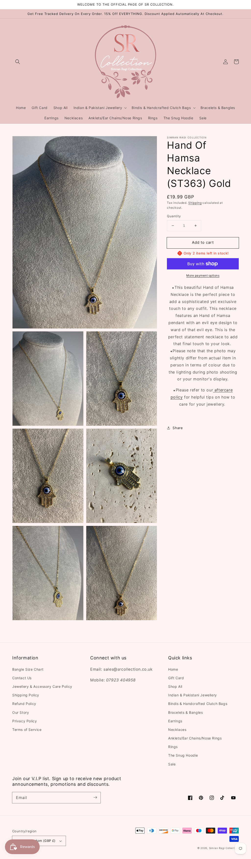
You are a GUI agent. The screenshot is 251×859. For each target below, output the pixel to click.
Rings (173, 747)
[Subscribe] (95, 797)
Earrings (175, 721)
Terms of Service (27, 729)
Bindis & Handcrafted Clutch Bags (197, 704)
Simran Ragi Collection (224, 848)
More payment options (202, 275)
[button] (17, 61)
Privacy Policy (24, 721)
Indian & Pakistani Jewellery (192, 695)
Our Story (20, 712)
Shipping (195, 203)
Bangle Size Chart (27, 669)
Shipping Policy (25, 695)
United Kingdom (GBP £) (36, 841)
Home (173, 669)
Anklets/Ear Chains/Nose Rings (195, 738)
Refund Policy (24, 704)
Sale (172, 764)
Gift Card (176, 678)
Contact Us (22, 678)
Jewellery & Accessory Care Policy (42, 686)
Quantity (174, 216)
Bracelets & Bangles (185, 712)
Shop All (175, 686)
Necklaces (177, 729)
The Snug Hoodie (183, 755)
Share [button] (178, 428)
